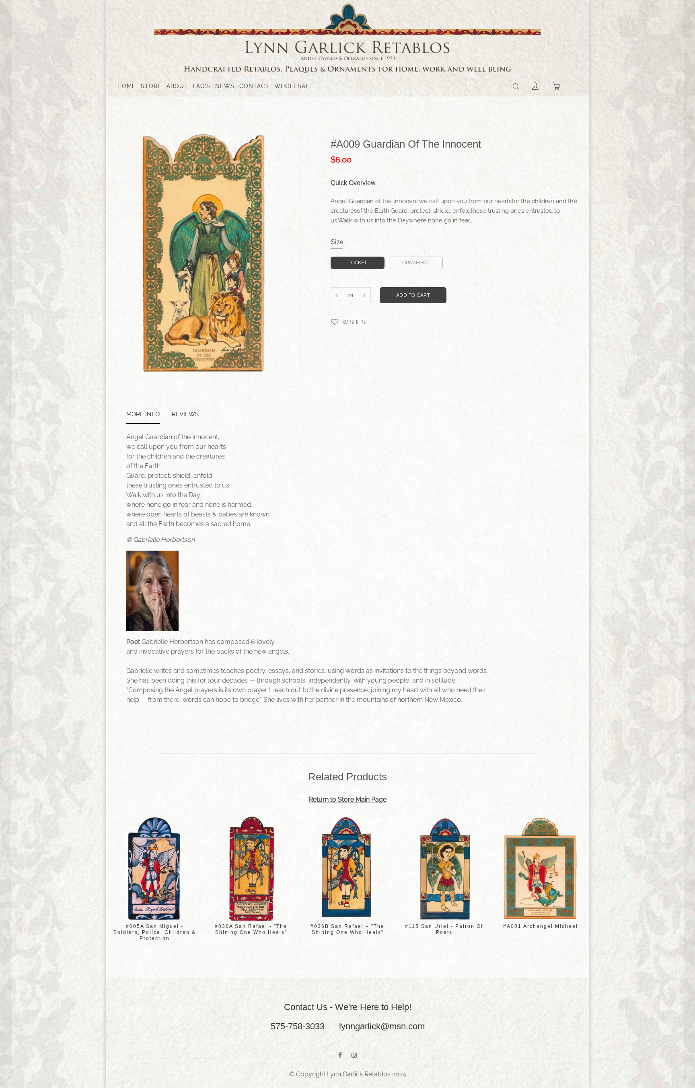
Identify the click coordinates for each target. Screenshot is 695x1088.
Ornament (416, 262)
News (224, 86)
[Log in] (530, 83)
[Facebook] (340, 1055)
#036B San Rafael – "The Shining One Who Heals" (347, 929)
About (177, 86)
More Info (143, 414)
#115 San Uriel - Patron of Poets (444, 929)
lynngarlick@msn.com (382, 1026)
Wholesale (293, 86)
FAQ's (201, 86)
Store (151, 86)
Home (126, 86)
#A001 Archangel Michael (540, 926)
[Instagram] (354, 1055)
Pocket (357, 262)
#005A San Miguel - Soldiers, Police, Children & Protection (154, 932)
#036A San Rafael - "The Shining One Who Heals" (251, 929)
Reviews (185, 414)
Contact (254, 86)
